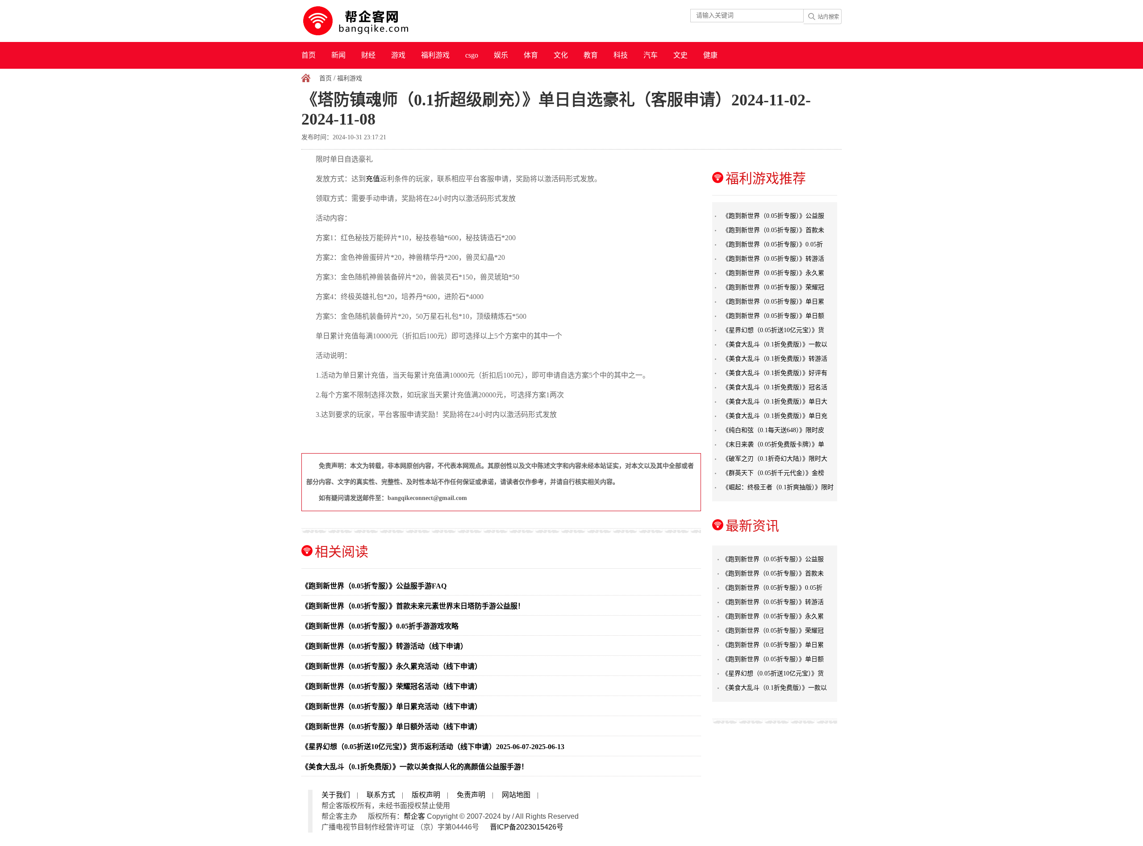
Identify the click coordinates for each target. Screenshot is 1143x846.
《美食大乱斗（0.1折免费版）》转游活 (774, 358)
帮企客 (414, 816)
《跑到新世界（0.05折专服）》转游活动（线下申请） (384, 646)
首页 (308, 55)
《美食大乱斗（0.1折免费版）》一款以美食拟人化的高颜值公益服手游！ (414, 767)
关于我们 (335, 795)
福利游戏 (435, 55)
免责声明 (471, 795)
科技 (620, 55)
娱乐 (501, 55)
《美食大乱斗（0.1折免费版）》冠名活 (774, 387)
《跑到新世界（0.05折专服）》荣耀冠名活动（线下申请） (391, 686)
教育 (591, 55)
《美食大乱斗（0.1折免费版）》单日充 (774, 416)
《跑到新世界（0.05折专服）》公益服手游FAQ (373, 586)
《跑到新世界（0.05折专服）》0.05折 (772, 244)
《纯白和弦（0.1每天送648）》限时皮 (773, 430)
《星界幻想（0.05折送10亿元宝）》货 (773, 330)
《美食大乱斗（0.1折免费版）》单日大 (774, 401)
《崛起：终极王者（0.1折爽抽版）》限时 (778, 487)
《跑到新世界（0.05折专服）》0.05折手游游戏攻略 (380, 626)
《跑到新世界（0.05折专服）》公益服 (773, 216)
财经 (368, 55)
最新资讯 (752, 525)
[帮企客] (373, 21)
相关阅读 (341, 551)
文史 (680, 55)
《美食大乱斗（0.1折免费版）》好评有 (774, 373)
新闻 (338, 55)
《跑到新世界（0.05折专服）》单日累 (773, 301)
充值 (373, 179)
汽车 (650, 55)
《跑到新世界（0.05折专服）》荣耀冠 (773, 287)
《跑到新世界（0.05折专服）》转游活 (773, 258)
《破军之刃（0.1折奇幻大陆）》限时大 (774, 458)
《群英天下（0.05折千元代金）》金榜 (773, 473)
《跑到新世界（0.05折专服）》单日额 (773, 316)
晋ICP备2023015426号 (526, 827)
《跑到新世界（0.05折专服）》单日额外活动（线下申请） (391, 726)
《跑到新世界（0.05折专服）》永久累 (773, 273)
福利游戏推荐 (766, 178)
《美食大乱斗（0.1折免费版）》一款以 (774, 344)
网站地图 (516, 795)
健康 (710, 55)
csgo (471, 55)
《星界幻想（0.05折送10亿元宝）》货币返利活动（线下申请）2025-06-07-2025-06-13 (432, 746)
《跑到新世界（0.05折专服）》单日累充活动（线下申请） (391, 706)
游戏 (398, 55)
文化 (561, 55)
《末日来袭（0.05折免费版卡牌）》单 (773, 444)
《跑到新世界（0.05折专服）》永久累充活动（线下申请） (391, 666)
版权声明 (426, 795)
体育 (531, 55)
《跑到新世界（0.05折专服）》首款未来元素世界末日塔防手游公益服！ (413, 606)
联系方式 (381, 795)
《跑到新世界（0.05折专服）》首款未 (773, 230)
